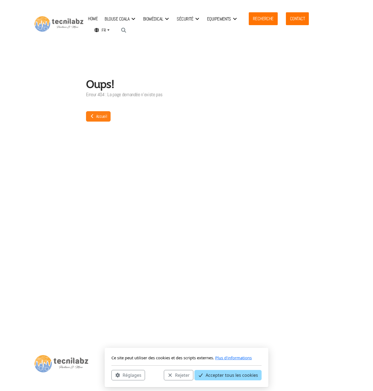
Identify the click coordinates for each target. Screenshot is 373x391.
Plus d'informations (233, 357)
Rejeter (182, 375)
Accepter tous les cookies (232, 375)
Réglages (132, 375)
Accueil (101, 116)
